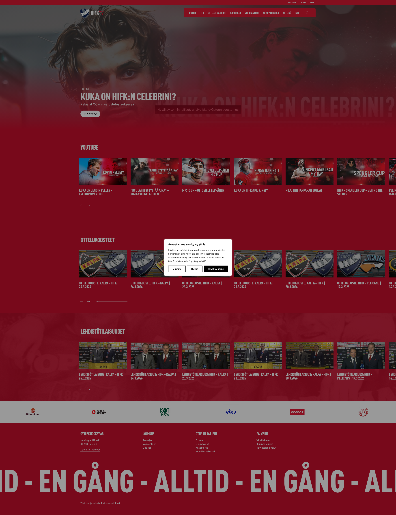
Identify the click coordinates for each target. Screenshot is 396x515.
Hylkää (194, 269)
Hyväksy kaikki (216, 269)
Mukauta (176, 269)
